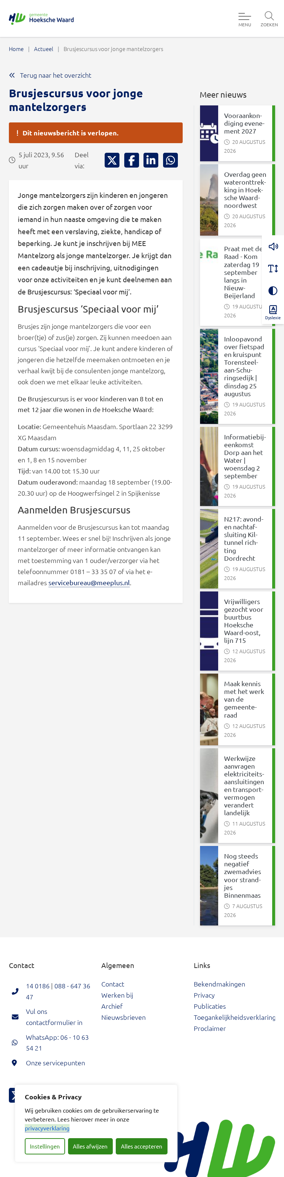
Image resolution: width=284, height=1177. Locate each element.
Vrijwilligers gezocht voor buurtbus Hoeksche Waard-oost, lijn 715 (243, 620)
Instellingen (45, 1146)
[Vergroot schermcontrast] (273, 291)
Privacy (204, 995)
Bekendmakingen (219, 983)
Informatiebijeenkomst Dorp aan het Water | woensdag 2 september (245, 456)
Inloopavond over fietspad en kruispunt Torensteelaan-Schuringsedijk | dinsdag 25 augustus (244, 366)
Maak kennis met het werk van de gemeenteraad (244, 698)
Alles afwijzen (90, 1146)
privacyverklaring (47, 1128)
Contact (112, 983)
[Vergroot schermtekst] (273, 268)
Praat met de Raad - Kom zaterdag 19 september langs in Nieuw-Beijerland (243, 271)
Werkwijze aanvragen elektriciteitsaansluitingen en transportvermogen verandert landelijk (244, 785)
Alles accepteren (141, 1146)
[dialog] (96, 1123)
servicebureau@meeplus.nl (89, 582)
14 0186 (38, 985)
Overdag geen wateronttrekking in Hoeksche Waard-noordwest (245, 189)
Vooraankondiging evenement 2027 (244, 123)
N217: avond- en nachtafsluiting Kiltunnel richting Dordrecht (243, 538)
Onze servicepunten (55, 1062)
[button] (273, 246)
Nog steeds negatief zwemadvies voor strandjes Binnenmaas (242, 875)
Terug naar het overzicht (54, 75)
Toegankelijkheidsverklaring (235, 1017)
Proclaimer (210, 1028)
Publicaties (210, 1006)
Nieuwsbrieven (123, 1017)
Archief (112, 1006)
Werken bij (117, 995)
